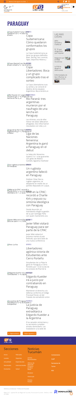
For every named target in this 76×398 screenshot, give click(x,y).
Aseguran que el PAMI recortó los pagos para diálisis (59, 62)
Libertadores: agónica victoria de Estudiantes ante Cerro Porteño (37, 253)
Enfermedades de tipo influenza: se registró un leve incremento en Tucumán (61, 79)
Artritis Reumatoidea (32, 358)
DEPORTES (28, 32)
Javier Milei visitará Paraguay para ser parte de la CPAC (37, 226)
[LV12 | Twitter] (66, 2)
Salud (17, 369)
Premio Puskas (30, 381)
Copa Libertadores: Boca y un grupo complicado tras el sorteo (37, 73)
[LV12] (8, 342)
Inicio (5, 355)
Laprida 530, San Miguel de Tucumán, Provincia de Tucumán (27, 392)
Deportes (19, 358)
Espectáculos (20, 362)
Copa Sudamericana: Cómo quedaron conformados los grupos (36, 42)
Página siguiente (29, 333)
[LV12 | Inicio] (70, 348)
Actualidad (7, 362)
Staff (53, 359)
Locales (6, 358)
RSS (52, 370)
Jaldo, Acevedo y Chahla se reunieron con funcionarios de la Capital (59, 45)
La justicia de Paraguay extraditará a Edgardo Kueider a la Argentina (37, 311)
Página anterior (14, 333)
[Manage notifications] (71, 393)
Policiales (19, 355)
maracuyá (31, 376)
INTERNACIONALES (30, 95)
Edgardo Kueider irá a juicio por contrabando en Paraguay (36, 281)
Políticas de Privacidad (23, 388)
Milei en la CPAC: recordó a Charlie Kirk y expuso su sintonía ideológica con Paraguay (37, 198)
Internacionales (21, 365)
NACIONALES (29, 220)
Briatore (30, 373)
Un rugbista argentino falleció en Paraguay (36, 172)
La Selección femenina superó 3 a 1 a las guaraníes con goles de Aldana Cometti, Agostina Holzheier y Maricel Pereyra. (37, 158)
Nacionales (7, 365)
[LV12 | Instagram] (69, 2)
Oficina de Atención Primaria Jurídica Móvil (31, 366)
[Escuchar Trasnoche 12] (74, 7)
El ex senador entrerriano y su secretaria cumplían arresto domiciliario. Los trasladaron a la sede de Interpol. (37, 326)
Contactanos (55, 355)
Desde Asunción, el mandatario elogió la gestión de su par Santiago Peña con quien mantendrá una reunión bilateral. (37, 213)
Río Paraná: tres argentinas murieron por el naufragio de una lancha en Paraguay (36, 107)
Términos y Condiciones (10, 388)
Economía (7, 369)
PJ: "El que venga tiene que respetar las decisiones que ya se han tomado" (59, 54)
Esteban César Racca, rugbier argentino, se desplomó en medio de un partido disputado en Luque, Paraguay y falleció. (37, 183)
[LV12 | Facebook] (63, 2)
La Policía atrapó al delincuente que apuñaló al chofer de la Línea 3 (59, 71)
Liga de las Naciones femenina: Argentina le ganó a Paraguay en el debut (37, 142)
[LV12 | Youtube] (68, 340)
